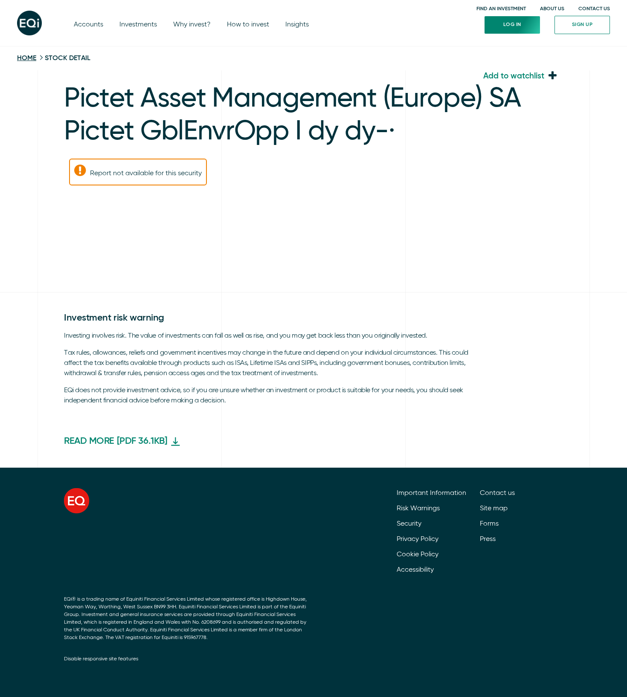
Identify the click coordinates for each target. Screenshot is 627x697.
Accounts (88, 24)
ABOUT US (552, 9)
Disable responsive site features (101, 659)
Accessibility (415, 570)
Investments (138, 24)
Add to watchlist (513, 76)
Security (409, 524)
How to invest (248, 24)
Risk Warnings (418, 508)
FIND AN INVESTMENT (501, 9)
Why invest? (192, 24)
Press (488, 539)
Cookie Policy (417, 554)
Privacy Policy (417, 539)
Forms (489, 524)
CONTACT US (594, 9)
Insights (297, 24)
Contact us (497, 493)
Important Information (431, 493)
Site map (494, 508)
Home (26, 58)
